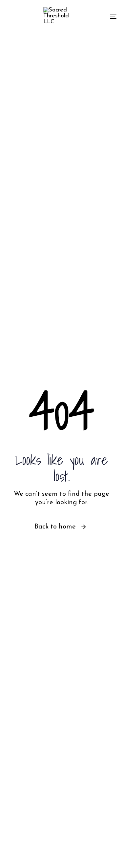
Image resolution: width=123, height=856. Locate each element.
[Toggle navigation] (98, 16)
